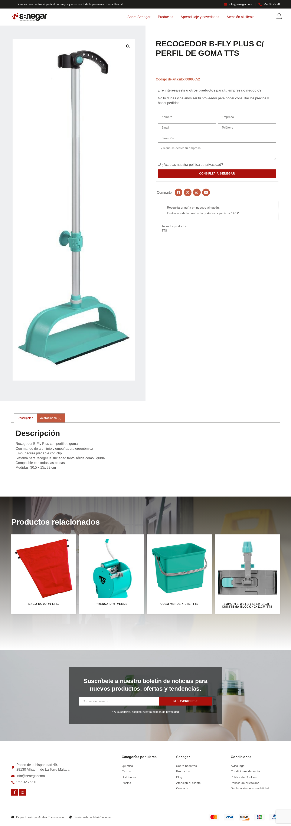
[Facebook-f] (14, 792)
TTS (164, 230)
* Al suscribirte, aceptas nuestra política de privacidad (145, 711)
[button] (128, 46)
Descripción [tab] (25, 417)
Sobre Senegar (138, 17)
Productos (165, 17)
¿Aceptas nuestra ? (192, 164)
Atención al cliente (241, 17)
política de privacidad (205, 164)
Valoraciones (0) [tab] (50, 417)
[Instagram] (22, 792)
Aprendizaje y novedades (200, 17)
